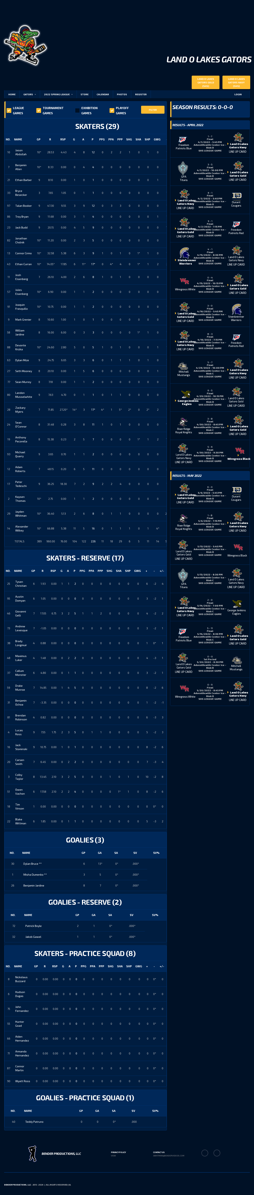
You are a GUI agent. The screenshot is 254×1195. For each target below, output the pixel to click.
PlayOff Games (122, 110)
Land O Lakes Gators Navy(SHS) (236, 82)
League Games (18, 110)
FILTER (153, 109)
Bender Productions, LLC (17, 1185)
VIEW (113, 1155)
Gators (28, 94)
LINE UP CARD (237, 151)
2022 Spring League (57, 94)
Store (85, 94)
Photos (122, 94)
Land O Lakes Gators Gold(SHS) (205, 82)
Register (141, 94)
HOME (11, 94)
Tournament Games (53, 110)
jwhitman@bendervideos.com (168, 1155)
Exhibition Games (89, 110)
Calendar (103, 94)
